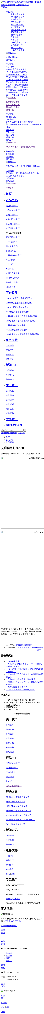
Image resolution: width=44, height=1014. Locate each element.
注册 (13, 874)
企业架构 (10, 395)
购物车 (4, 1003)
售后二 (9, 953)
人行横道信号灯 (13, 228)
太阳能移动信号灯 (14, 255)
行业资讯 (10, 375)
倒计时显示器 (12, 246)
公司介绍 (18, 173)
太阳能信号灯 (12, 768)
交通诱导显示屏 (13, 273)
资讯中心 (10, 440)
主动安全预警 (12, 282)
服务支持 (10, 130)
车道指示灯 (11, 260)
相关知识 (10, 379)
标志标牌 (10, 777)
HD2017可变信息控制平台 (17, 307)
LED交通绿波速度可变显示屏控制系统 (22, 334)
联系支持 (10, 355)
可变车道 (10, 269)
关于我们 (10, 171)
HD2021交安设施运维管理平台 (19, 298)
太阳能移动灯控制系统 (15, 325)
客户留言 (10, 869)
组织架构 (26, 173)
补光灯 (9, 781)
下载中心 (10, 346)
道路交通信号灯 (13, 210)
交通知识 (21, 433)
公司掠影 (35, 173)
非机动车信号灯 (13, 224)
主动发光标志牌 (13, 278)
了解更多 (10, 64)
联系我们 (12, 419)
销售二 (9, 961)
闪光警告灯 (11, 287)
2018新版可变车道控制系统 (17, 312)
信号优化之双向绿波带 (15, 824)
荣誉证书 (14, 176)
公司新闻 (10, 370)
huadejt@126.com (13, 899)
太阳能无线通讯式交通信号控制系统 (21, 316)
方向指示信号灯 (13, 219)
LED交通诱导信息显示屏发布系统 (20, 321)
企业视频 (10, 404)
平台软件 (10, 67)
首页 (9, 193)
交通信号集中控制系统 (15, 802)
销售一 (9, 958)
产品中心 (10, 12)
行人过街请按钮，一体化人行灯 (20, 690)
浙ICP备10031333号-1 (12, 921)
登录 (8, 874)
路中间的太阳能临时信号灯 (18, 687)
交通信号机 (11, 251)
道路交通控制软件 (14, 786)
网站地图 (13, 926)
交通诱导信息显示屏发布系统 (18, 811)
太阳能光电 (11, 117)
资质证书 (22, 176)
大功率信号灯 (12, 206)
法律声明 (5, 926)
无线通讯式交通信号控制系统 (18, 815)
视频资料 (10, 350)
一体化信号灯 (12, 242)
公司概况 (10, 391)
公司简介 (10, 725)
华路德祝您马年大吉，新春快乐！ (21, 679)
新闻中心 (10, 151)
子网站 (4, 7)
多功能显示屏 (13, 661)
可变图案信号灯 (13, 237)
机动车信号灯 (12, 215)
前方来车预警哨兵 (24, 645)
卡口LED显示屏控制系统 (16, 330)
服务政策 (10, 359)
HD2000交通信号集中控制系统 (19, 303)
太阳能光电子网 (14, 425)
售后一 (9, 956)
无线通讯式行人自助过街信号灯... (20, 820)
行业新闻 (10, 840)
